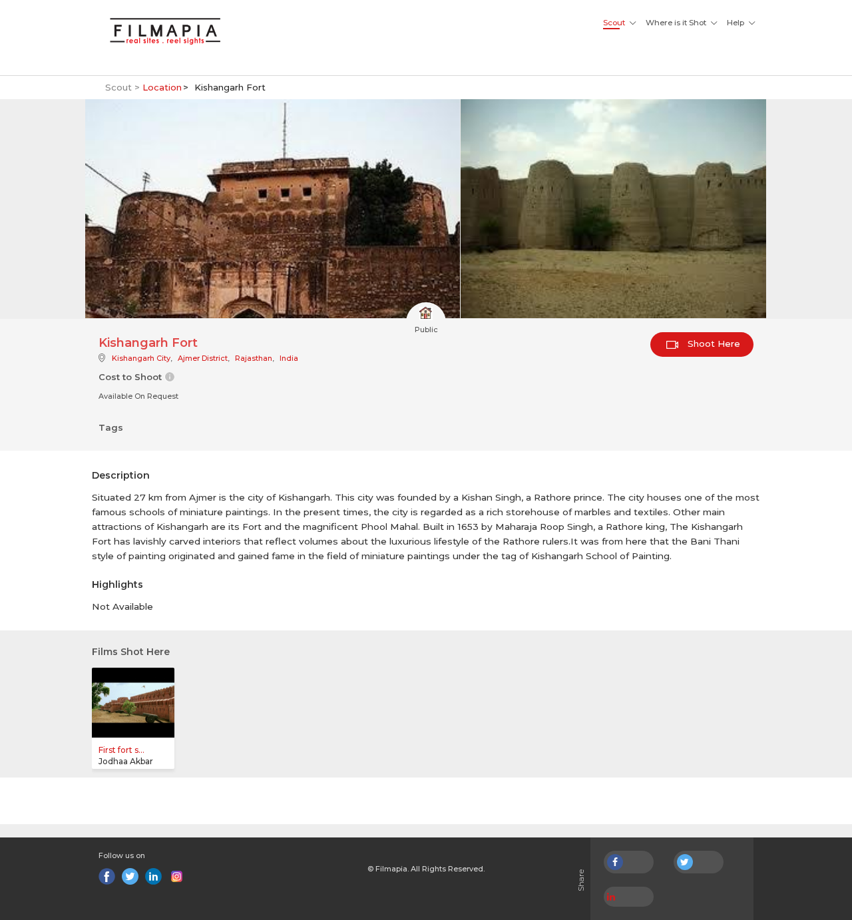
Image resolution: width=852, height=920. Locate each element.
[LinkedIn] (153, 876)
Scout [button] (614, 22)
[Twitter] (130, 876)
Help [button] (735, 22)
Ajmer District (203, 358)
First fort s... (121, 750)
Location (162, 87)
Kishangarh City (141, 358)
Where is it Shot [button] (676, 22)
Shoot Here (712, 343)
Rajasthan (253, 358)
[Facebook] (107, 876)
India (289, 358)
